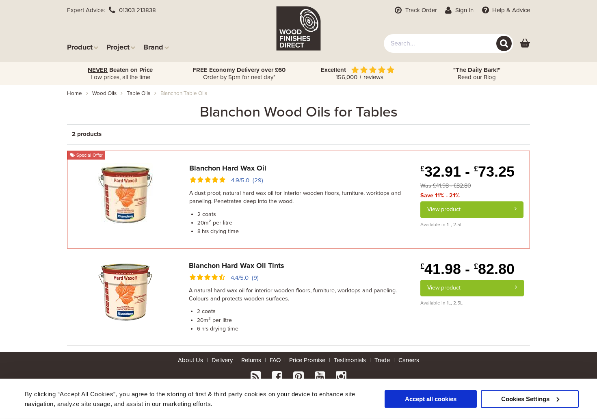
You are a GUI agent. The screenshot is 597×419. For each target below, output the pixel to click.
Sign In (464, 10)
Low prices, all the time (120, 73)
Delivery (222, 360)
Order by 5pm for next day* (239, 73)
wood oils (104, 93)
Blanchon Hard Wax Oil (227, 168)
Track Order (420, 10)
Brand (153, 47)
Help (510, 10)
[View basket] (525, 44)
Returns (251, 360)
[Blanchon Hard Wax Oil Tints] (125, 290)
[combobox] (448, 43)
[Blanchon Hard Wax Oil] (125, 193)
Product (80, 47)
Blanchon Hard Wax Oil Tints (236, 265)
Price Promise (307, 360)
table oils (138, 93)
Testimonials (350, 360)
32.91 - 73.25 (467, 171)
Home (74, 93)
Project (118, 47)
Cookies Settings (525, 398)
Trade (382, 360)
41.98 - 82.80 (467, 269)
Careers (408, 360)
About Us (190, 360)
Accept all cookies (430, 398)
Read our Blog (476, 73)
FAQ (275, 360)
